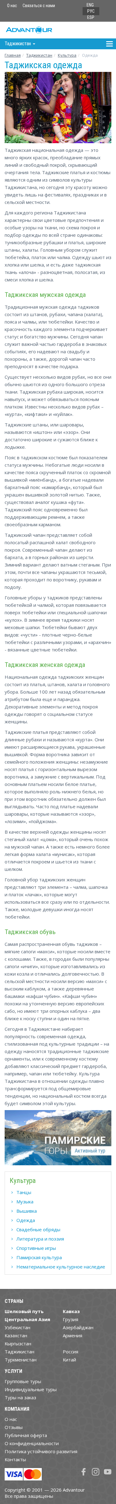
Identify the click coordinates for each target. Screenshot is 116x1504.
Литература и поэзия (40, 1239)
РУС (91, 11)
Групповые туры (23, 1381)
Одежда (25, 1220)
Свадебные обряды (38, 1229)
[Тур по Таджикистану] (58, 1140)
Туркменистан (21, 1359)
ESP (90, 17)
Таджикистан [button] (18, 43)
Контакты (15, 1459)
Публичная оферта (26, 1435)
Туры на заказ (20, 1397)
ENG (90, 4)
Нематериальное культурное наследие (60, 1267)
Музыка (24, 1201)
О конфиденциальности (32, 1443)
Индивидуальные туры (31, 1389)
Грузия (70, 1319)
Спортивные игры (36, 1248)
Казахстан (16, 1335)
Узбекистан (17, 1327)
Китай (69, 1359)
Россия (70, 1351)
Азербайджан (78, 1327)
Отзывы (14, 1427)
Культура (67, 55)
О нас (12, 5)
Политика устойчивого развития (41, 1451)
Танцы (23, 1192)
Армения (72, 1335)
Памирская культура (39, 1257)
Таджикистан (39, 55)
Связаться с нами (39, 5)
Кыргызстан (18, 1343)
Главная (13, 55)
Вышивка (26, 1211)
